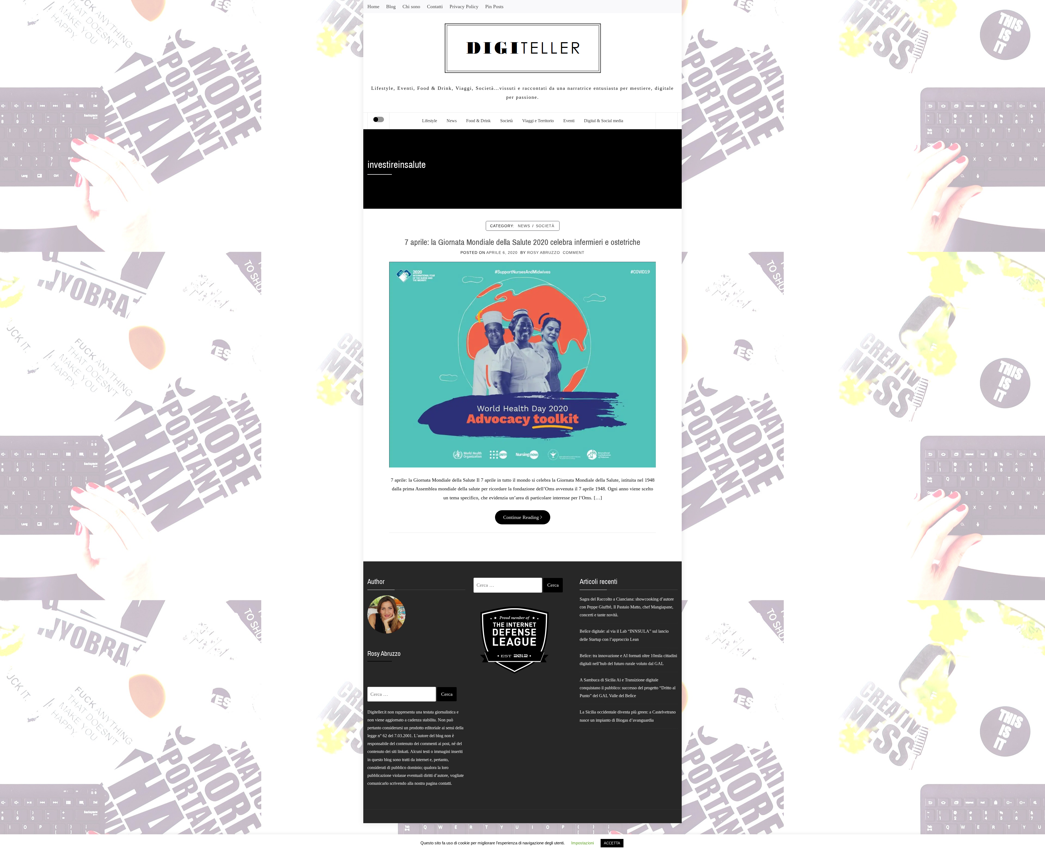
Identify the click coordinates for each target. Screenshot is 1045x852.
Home (373, 6)
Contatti (435, 6)
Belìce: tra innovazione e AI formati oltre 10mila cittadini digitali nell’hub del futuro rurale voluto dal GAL (628, 659)
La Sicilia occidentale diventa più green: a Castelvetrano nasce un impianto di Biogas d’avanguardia (628, 716)
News (452, 120)
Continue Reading (521, 517)
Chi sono (411, 6)
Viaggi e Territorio (538, 120)
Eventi (568, 120)
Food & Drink (478, 120)
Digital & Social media (603, 120)
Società (506, 120)
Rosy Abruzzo (543, 252)
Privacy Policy (464, 6)
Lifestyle (429, 120)
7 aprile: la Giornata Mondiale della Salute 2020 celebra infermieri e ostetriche (522, 241)
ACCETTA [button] (612, 843)
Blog (391, 6)
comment (574, 252)
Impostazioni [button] (582, 843)
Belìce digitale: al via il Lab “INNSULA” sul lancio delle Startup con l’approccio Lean (624, 635)
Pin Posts (494, 6)
